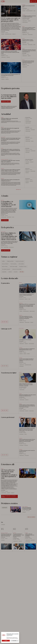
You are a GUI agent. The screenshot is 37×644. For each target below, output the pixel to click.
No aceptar (14, 640)
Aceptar (6, 640)
